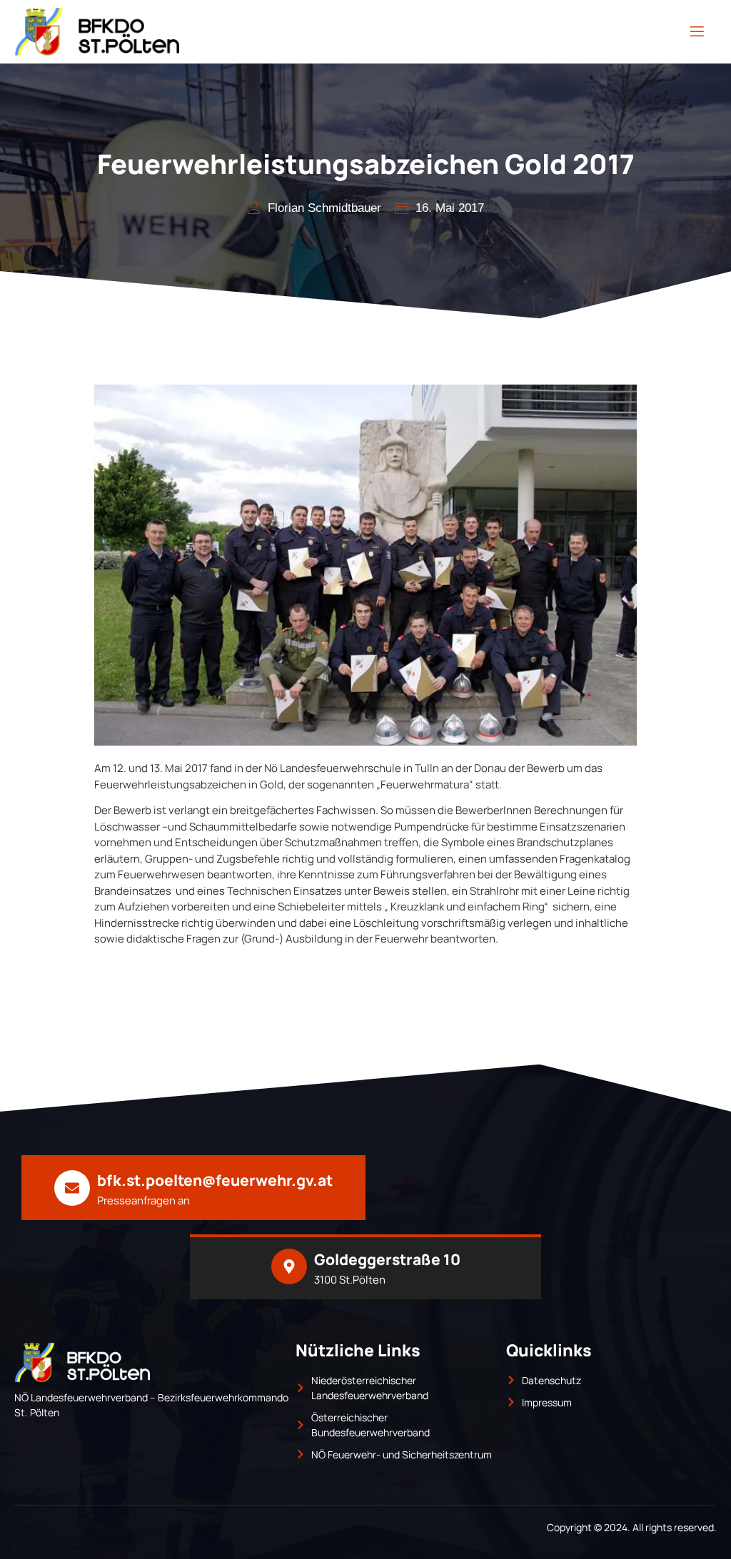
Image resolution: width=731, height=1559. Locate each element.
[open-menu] (697, 31)
